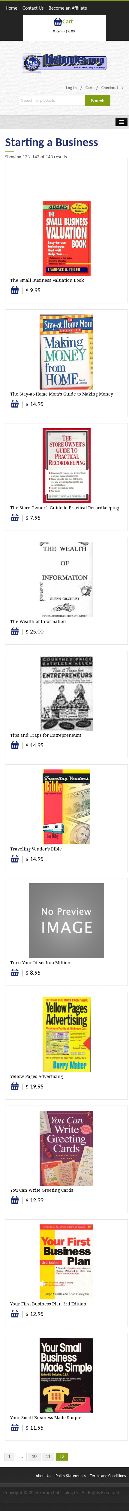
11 (48, 1456)
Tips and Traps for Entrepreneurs (45, 735)
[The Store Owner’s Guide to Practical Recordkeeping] (67, 465)
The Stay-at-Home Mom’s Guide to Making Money (61, 394)
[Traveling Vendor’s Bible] (66, 807)
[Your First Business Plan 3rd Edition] (66, 1262)
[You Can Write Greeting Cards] (66, 1148)
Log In (71, 88)
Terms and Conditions (108, 1476)
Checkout (109, 88)
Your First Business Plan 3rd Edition (48, 1304)
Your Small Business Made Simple (45, 1417)
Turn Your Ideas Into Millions (41, 962)
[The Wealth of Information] (66, 579)
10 (34, 1456)
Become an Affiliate (68, 8)
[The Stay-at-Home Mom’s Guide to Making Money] (66, 352)
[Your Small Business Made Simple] (66, 1375)
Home (11, 8)
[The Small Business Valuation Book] (67, 238)
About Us (43, 1476)
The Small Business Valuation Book (47, 280)
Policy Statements (71, 1476)
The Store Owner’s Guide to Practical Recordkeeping (64, 507)
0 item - (64, 31)
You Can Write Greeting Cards (41, 1190)
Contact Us (33, 8)
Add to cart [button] (15, 293)
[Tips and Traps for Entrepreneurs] (66, 693)
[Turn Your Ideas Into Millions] (66, 920)
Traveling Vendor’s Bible (36, 849)
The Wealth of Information (38, 621)
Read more (14, 635)
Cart (89, 88)
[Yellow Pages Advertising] (67, 1034)
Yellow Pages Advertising (36, 1076)
